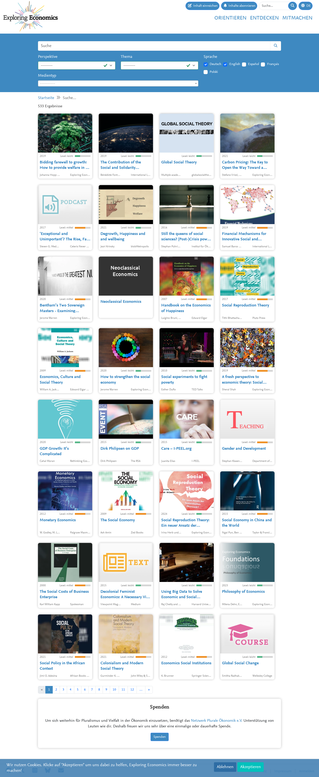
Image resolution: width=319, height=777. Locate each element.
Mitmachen (297, 18)
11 (123, 689)
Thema (126, 57)
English (234, 64)
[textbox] (118, 84)
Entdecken (264, 18)
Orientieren (230, 18)
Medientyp (47, 76)
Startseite (46, 98)
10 (114, 689)
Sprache (210, 57)
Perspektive (48, 57)
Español (253, 64)
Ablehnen (225, 767)
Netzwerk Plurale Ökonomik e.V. (216, 721)
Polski (214, 72)
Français (273, 64)
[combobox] (118, 83)
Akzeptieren (250, 767)
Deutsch (215, 64)
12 (132, 689)
